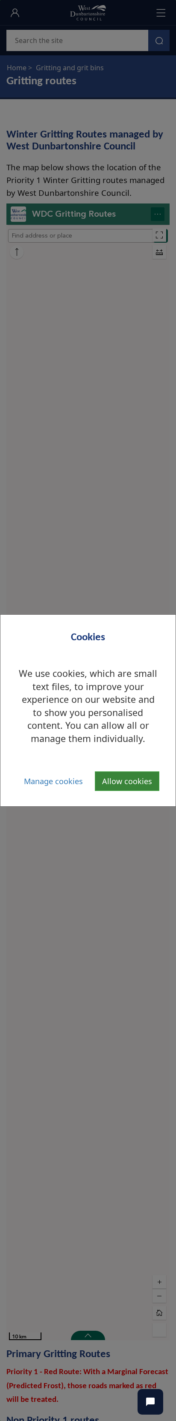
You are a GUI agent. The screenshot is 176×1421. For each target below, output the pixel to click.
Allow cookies (127, 781)
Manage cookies (53, 781)
